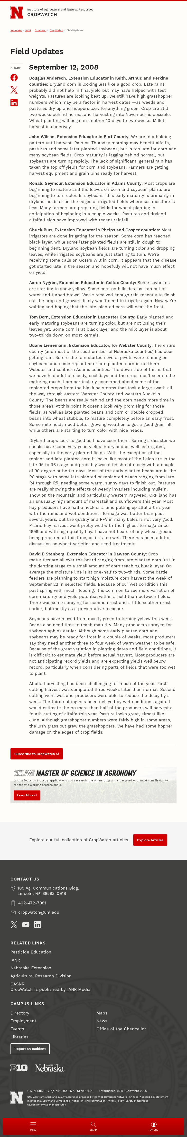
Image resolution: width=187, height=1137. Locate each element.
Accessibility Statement (154, 1096)
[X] (14, 924)
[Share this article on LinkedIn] (14, 102)
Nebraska (16, 30)
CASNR (17, 984)
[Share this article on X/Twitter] (14, 90)
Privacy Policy (115, 1100)
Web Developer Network (112, 1096)
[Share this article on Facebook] (14, 77)
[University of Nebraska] (50, 1068)
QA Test (133, 1096)
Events (17, 1029)
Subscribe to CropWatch (34, 754)
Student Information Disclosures (46, 1104)
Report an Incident (30, 1049)
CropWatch (42, 14)
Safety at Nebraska (137, 1100)
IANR (28, 30)
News (101, 1021)
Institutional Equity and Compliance (48, 1100)
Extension (40, 30)
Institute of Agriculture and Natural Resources (60, 9)
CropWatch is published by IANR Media (50, 989)
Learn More (25, 795)
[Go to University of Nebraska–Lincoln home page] (16, 12)
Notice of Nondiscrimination (88, 1100)
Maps (101, 1013)
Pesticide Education (30, 952)
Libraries (19, 1037)
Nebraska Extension (30, 968)
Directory (19, 1013)
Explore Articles (150, 840)
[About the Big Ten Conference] (19, 1067)
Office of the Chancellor (121, 1029)
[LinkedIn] (37, 924)
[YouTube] (25, 924)
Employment (23, 1021)
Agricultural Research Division (41, 976)
